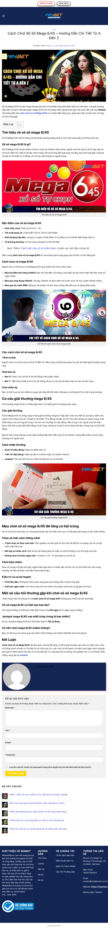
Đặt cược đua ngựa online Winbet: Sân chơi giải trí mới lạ (37, 803)
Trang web (10, 755)
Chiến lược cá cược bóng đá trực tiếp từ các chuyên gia (37, 820)
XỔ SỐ (54, 30)
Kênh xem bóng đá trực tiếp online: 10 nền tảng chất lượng (38, 811)
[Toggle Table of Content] (18, 124)
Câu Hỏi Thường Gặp (65, 872)
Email (8, 742)
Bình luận (10, 708)
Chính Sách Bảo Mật (65, 855)
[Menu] (3, 16)
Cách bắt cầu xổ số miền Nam (38, 248)
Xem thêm (11, 895)
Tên (7, 730)
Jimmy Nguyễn (69, 46)
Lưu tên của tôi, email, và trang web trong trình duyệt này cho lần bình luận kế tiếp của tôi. (50, 767)
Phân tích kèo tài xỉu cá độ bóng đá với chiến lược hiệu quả (38, 829)
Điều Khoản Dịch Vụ (64, 861)
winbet (23, 655)
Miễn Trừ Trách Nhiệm (65, 866)
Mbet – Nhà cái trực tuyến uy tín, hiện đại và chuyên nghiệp (38, 794)
